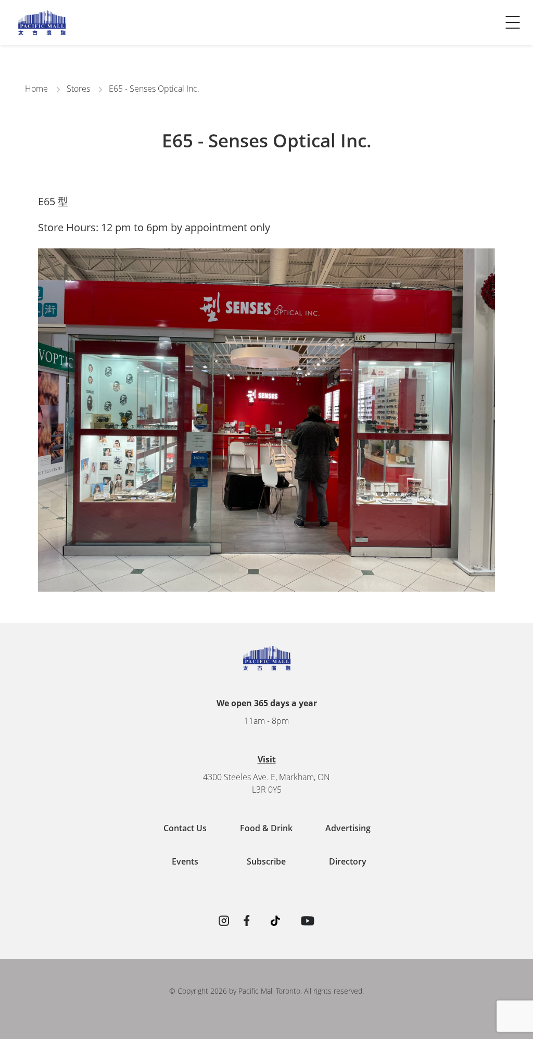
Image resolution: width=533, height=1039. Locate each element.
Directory (347, 861)
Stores (78, 88)
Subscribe (266, 861)
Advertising (348, 828)
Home (36, 88)
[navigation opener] (513, 22)
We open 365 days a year (267, 703)
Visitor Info (36, 13)
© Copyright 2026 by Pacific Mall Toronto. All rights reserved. (266, 991)
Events (185, 861)
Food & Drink (266, 828)
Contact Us (35, 34)
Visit (267, 759)
